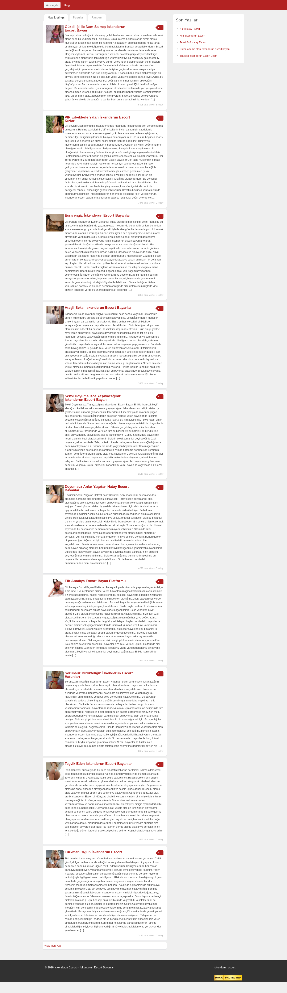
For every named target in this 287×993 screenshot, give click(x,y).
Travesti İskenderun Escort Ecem (198, 55)
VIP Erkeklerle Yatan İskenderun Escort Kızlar (97, 119)
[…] (153, 99)
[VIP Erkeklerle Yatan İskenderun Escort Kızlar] (55, 132)
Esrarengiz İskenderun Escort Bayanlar (97, 215)
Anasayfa (52, 5)
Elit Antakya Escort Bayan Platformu (95, 581)
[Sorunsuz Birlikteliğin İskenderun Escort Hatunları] (55, 688)
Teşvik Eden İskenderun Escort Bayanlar (98, 764)
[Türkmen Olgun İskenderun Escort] (55, 867)
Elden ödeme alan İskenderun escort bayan (205, 49)
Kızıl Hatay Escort (190, 29)
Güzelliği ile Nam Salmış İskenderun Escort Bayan (95, 28)
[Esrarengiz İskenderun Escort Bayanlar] (55, 230)
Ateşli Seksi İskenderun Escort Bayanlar (98, 308)
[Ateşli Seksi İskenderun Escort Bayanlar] (55, 322)
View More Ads (52, 945)
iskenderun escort (225, 967)
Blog (67, 5)
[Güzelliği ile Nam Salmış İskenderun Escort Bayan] (55, 42)
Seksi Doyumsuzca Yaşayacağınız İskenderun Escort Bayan (93, 398)
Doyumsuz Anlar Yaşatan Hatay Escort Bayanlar (97, 488)
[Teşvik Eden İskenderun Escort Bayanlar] (55, 778)
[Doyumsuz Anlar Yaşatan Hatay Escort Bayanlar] (55, 501)
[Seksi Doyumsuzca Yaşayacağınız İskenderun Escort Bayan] (55, 411)
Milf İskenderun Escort (192, 35)
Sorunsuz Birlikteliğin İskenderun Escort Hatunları (99, 675)
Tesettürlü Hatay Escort (193, 42)
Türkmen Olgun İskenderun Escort (93, 852)
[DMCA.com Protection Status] (228, 979)
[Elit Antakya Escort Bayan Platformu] (55, 596)
